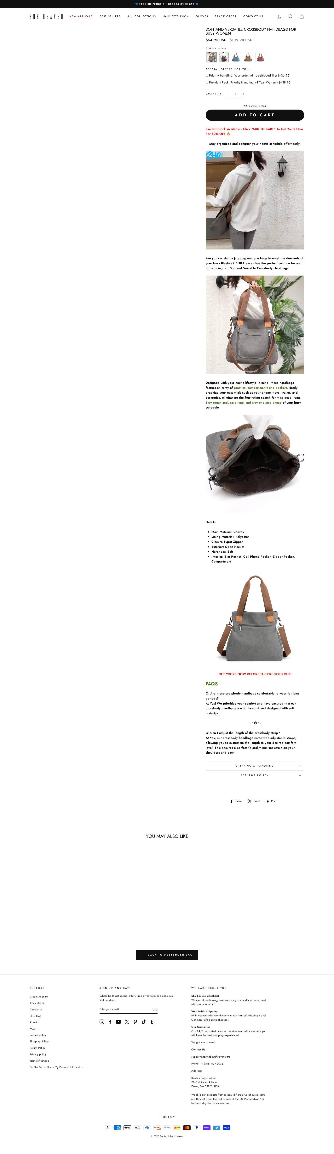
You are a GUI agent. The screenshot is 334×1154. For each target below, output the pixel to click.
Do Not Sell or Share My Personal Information (57, 1067)
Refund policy (38, 1035)
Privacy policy (38, 1054)
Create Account (39, 996)
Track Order (37, 1003)
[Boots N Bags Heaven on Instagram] (102, 1022)
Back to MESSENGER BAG (169, 955)
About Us (35, 1022)
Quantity (214, 93)
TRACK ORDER (226, 16)
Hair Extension (176, 16)
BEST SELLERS (110, 16)
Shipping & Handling (255, 766)
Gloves (202, 16)
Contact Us (36, 1009)
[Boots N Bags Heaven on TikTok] (143, 1022)
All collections (142, 16)
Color (216, 48)
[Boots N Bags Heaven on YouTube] (118, 1022)
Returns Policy (255, 775)
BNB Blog (35, 1016)
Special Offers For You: (228, 69)
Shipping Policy (39, 1041)
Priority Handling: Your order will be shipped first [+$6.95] (249, 75)
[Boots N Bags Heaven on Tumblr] (152, 1022)
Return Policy (37, 1048)
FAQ (32, 1029)
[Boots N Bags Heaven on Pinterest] (135, 1022)
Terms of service (39, 1061)
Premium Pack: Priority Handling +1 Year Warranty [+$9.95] (250, 82)
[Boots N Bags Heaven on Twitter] (127, 1022)
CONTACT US (253, 16)
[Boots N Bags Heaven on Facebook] (110, 1022)
